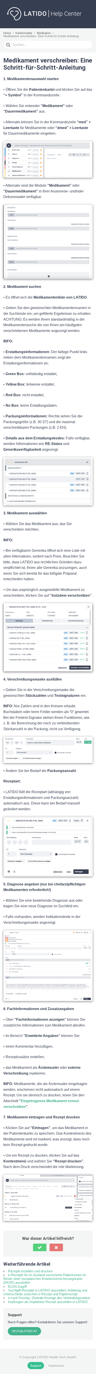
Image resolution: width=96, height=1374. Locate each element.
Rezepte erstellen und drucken (30, 1271)
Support (35, 1365)
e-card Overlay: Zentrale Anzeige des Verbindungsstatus (49, 1298)
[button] (39, 1247)
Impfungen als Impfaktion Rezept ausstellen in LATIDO (48, 1302)
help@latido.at (24, 1331)
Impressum (56, 1365)
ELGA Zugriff (17, 1286)
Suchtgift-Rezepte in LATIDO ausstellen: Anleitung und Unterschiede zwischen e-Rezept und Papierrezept (45, 1292)
